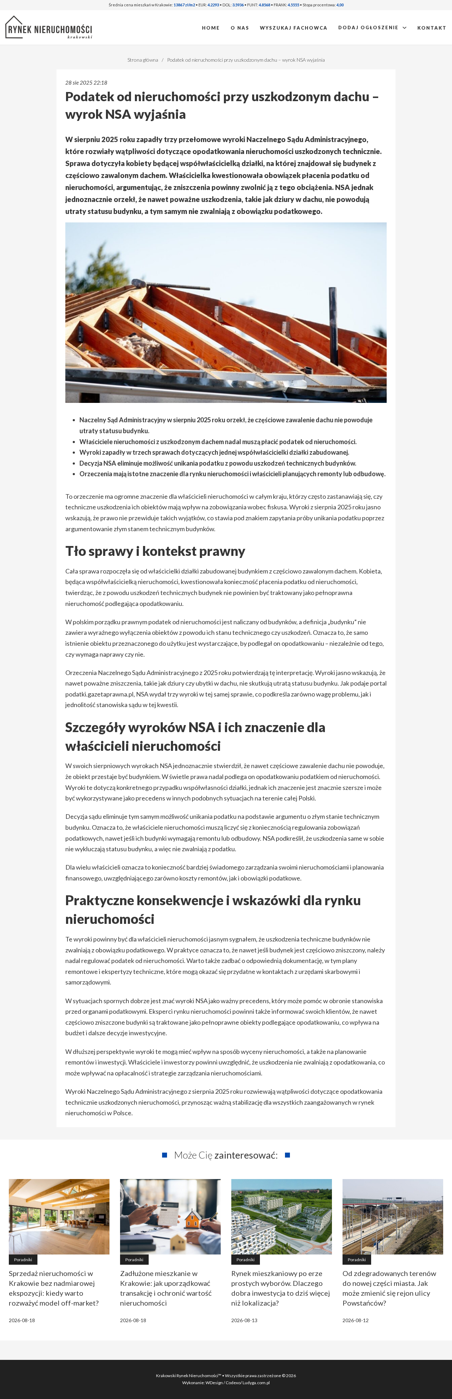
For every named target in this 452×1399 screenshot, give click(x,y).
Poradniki (23, 1259)
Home (211, 28)
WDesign (215, 1382)
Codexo (233, 1382)
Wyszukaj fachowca (294, 28)
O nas (240, 28)
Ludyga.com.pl (256, 1382)
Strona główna (142, 60)
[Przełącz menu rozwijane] (404, 27)
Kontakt (432, 28)
